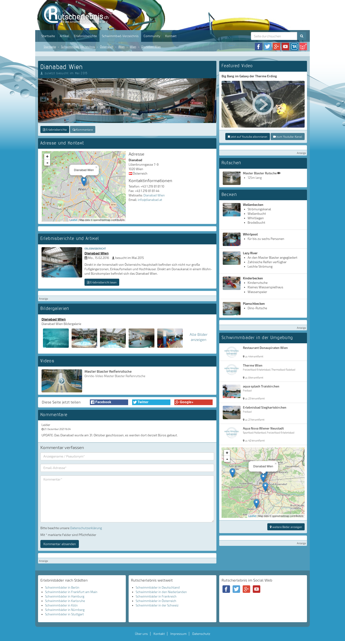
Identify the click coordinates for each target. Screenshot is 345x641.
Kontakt (170, 36)
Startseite (48, 36)
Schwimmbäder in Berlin (62, 587)
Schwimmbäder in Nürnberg (64, 610)
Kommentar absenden (59, 544)
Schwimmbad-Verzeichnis (120, 36)
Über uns (141, 634)
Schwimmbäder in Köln (61, 605)
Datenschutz (201, 634)
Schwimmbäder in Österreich (156, 601)
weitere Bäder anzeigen (287, 526)
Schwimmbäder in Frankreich (156, 596)
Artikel (64, 36)
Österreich (106, 46)
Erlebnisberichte (85, 36)
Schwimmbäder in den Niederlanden (161, 592)
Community (152, 36)
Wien (121, 46)
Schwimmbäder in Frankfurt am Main (71, 592)
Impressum (178, 634)
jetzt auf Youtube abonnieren (248, 136)
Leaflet (73, 220)
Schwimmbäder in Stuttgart (64, 614)
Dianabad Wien (151, 46)
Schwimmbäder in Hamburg (64, 596)
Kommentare (84, 129)
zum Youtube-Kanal (289, 136)
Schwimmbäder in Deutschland (158, 587)
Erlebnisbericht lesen (103, 282)
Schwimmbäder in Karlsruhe (65, 601)
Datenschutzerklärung (86, 528)
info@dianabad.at (150, 200)
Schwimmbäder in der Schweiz (157, 605)
